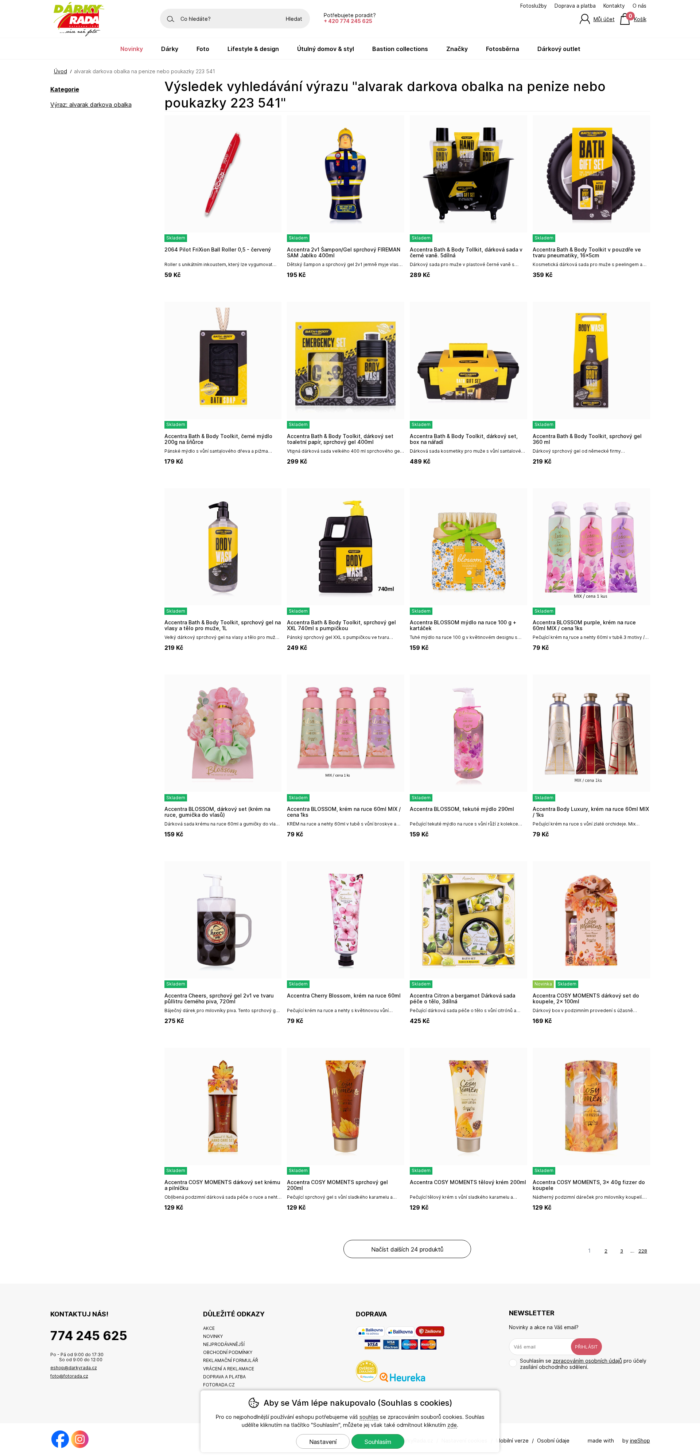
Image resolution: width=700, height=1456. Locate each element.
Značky (457, 48)
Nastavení (323, 1441)
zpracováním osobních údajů (587, 1361)
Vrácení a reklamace (228, 1368)
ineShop (640, 1440)
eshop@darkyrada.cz (73, 1367)
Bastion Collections (400, 48)
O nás (639, 6)
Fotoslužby (533, 6)
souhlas (368, 1417)
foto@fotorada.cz (69, 1376)
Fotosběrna (502, 48)
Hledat (294, 19)
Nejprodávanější (224, 1344)
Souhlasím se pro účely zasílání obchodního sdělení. (583, 1364)
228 (642, 1251)
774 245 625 (88, 1335)
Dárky (169, 48)
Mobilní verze (512, 1440)
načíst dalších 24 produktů (407, 1249)
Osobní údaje (553, 1440)
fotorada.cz (219, 1384)
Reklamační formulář (230, 1360)
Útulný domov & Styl (325, 48)
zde (452, 1425)
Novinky (131, 48)
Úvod (60, 71)
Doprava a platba (575, 6)
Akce (209, 1328)
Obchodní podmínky (227, 1352)
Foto (203, 48)
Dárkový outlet (558, 48)
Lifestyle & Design (253, 48)
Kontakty (614, 6)
